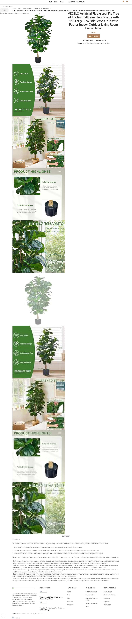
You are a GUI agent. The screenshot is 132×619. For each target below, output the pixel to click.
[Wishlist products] (8, 2)
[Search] (5, 2)
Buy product (93, 36)
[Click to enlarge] (3, 615)
